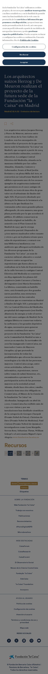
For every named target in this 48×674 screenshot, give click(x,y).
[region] (24, 33)
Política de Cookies (29, 40)
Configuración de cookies (24, 47)
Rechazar (24, 54)
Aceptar (24, 62)
